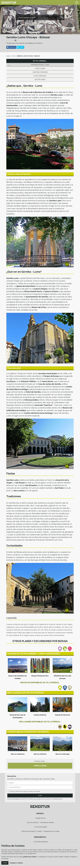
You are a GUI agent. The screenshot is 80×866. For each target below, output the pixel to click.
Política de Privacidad (34, 791)
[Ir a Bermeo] (17, 743)
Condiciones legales (40, 827)
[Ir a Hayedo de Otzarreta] (62, 704)
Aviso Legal (23, 791)
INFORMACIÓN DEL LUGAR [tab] (40, 65)
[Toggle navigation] (77, 2)
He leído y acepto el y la (25, 791)
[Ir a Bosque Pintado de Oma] (40, 665)
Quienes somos (40, 818)
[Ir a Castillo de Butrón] (40, 704)
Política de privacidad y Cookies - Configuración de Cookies (40, 831)
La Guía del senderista (41, 841)
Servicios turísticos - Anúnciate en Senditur (40, 822)
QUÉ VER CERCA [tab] (40, 79)
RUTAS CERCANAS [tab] (40, 76)
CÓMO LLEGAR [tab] (40, 68)
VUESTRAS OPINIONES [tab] (40, 72)
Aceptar (4, 863)
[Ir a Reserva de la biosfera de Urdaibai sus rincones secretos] (17, 665)
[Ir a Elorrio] (40, 743)
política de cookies (29, 856)
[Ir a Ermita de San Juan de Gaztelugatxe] (17, 704)
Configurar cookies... (16, 863)
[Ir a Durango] (62, 743)
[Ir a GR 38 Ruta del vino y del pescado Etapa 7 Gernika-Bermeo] (62, 665)
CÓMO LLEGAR (40, 766)
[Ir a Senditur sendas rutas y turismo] (8, 2)
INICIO (14, 56)
